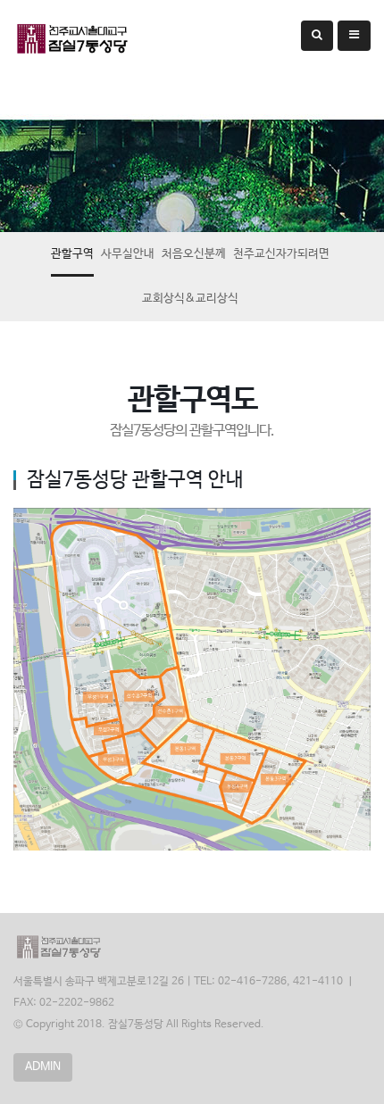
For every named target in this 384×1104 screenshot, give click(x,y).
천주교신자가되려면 (281, 254)
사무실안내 (127, 254)
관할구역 (72, 254)
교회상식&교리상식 (190, 298)
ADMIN (43, 1067)
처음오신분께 (194, 254)
